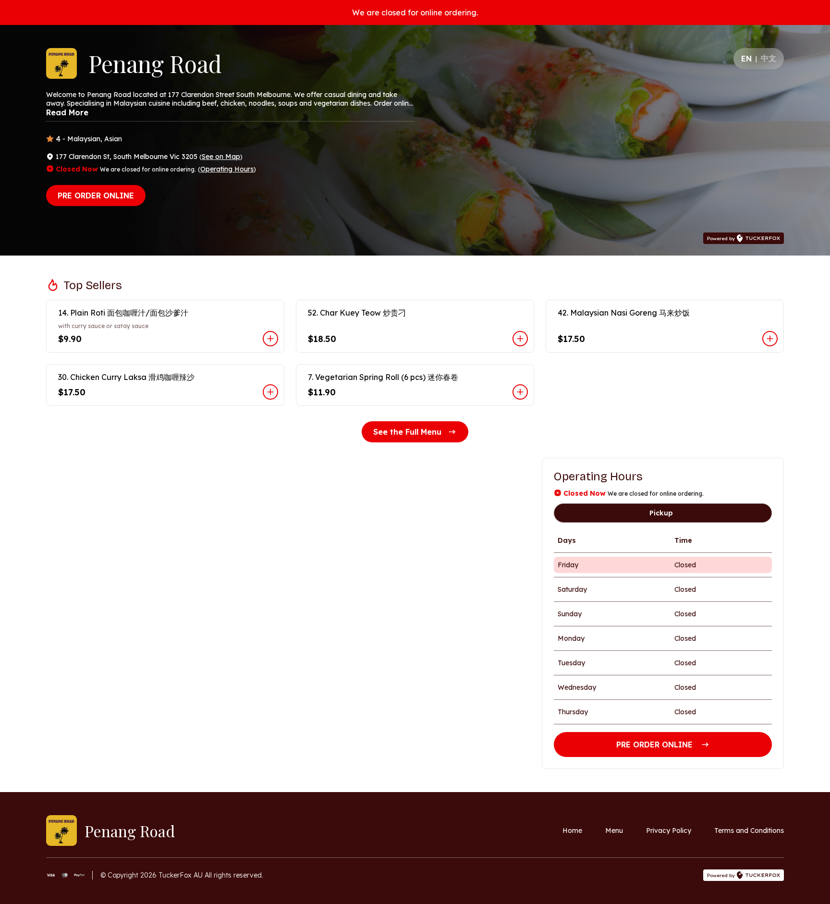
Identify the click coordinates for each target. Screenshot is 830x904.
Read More (67, 112)
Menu (614, 830)
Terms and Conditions (749, 830)
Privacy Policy (668, 830)
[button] (165, 326)
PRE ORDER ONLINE (96, 195)
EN (746, 58)
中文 (768, 58)
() (221, 156)
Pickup (661, 513)
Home (572, 830)
